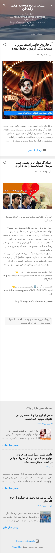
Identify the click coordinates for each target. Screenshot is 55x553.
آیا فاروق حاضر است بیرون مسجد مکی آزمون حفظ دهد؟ (32, 46)
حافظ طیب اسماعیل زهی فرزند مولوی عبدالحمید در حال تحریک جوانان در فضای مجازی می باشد (31, 458)
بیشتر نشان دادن (10, 445)
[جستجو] (4, 6)
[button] (4, 45)
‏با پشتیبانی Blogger (25, 541)
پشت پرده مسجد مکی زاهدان (28, 7)
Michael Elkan (17, 547)
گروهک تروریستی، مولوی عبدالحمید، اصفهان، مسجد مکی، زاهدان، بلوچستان (29, 321)
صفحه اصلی (37, 33)
